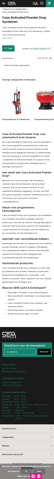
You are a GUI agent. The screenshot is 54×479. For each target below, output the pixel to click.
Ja (26, 471)
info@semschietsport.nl (15, 371)
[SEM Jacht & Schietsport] (15, 3)
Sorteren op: (27, 48)
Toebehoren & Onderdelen (14, 9)
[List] (50, 58)
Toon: (39, 58)
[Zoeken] (34, 3)
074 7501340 (10, 368)
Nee (39, 471)
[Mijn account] (36, 3)
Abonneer (44, 352)
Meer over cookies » (27, 476)
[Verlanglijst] (41, 3)
